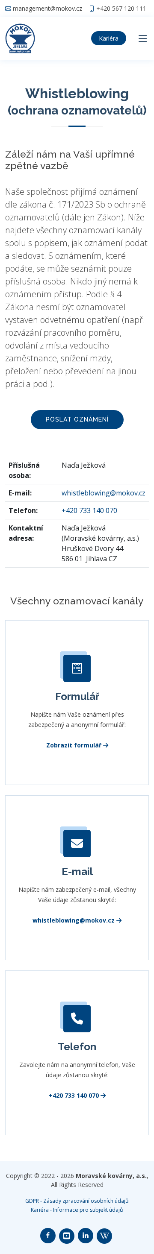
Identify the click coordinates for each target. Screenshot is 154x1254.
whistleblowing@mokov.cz (103, 493)
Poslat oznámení (77, 419)
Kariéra (108, 38)
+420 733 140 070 (89, 510)
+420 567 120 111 (121, 9)
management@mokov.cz (47, 9)
